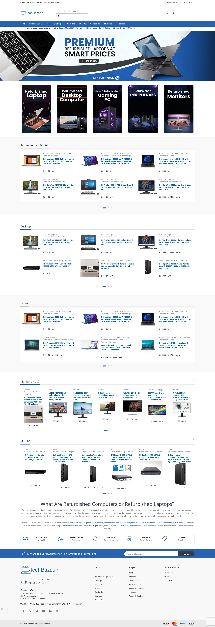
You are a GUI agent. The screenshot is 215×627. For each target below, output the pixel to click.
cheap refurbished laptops (174, 523)
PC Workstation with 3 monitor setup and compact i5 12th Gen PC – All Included (117, 266)
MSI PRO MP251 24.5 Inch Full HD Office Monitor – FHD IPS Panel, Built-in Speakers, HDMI (57, 396)
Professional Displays (155, 390)
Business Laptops (49, 153)
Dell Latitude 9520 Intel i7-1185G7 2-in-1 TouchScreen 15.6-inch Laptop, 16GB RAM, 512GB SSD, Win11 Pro (116, 161)
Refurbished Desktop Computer (54, 182)
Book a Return (135, 584)
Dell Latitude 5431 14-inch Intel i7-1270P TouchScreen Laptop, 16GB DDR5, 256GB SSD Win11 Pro (174, 345)
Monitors (108, 24)
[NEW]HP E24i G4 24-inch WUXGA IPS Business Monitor (131, 395)
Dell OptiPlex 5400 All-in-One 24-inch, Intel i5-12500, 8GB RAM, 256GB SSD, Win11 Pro (175, 187)
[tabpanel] (107, 56)
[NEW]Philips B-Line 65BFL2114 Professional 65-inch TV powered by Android (157, 396)
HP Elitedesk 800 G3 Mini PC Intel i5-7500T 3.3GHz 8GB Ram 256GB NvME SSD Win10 (121, 458)
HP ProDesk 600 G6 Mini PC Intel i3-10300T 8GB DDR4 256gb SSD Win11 (58, 265)
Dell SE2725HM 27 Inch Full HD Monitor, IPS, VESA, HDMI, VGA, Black (82, 396)
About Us (132, 576)
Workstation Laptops (65, 340)
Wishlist (167, 576)
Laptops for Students (108, 156)
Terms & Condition (136, 596)
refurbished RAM (75, 526)
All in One (71, 24)
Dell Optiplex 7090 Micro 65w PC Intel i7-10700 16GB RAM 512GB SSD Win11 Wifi (92, 458)
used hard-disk (110, 526)
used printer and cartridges (127, 526)
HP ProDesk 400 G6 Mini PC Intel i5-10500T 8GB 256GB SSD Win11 (149, 457)
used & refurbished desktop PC (148, 523)
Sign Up (186, 554)
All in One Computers (50, 179)
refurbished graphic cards (93, 526)
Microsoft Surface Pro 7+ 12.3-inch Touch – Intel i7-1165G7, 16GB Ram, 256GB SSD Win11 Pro (116, 347)
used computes (129, 523)
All (24, 24)
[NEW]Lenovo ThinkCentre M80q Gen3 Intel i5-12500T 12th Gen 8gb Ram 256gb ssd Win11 (179, 458)
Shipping (132, 592)
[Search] (58, 15)
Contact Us (133, 580)
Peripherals (121, 24)
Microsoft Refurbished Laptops (112, 340)
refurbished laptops (83, 523)
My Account (190, 2)
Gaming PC (95, 24)
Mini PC (82, 24)
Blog (131, 573)
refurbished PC (97, 523)
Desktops (58, 24)
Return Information (136, 588)
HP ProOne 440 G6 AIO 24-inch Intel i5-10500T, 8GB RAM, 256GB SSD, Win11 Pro (117, 187)
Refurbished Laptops (38, 24)
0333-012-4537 (172, 2)
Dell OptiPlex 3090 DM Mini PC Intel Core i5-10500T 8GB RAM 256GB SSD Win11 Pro (174, 266)
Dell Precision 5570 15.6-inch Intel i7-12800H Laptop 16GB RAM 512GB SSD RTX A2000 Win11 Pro (59, 345)
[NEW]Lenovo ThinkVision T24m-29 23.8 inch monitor (107, 395)
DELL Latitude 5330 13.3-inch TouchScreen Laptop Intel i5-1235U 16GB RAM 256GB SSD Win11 (96, 28)
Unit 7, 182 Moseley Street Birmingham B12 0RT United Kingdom (56, 604)
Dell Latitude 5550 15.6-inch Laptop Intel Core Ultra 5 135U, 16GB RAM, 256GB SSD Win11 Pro (58, 161)
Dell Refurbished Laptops (65, 153)
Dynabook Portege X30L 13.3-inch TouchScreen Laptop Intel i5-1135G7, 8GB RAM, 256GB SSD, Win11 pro (175, 161)
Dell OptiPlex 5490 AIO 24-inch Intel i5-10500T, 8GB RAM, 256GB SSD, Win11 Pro (58, 187)
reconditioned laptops (113, 523)
